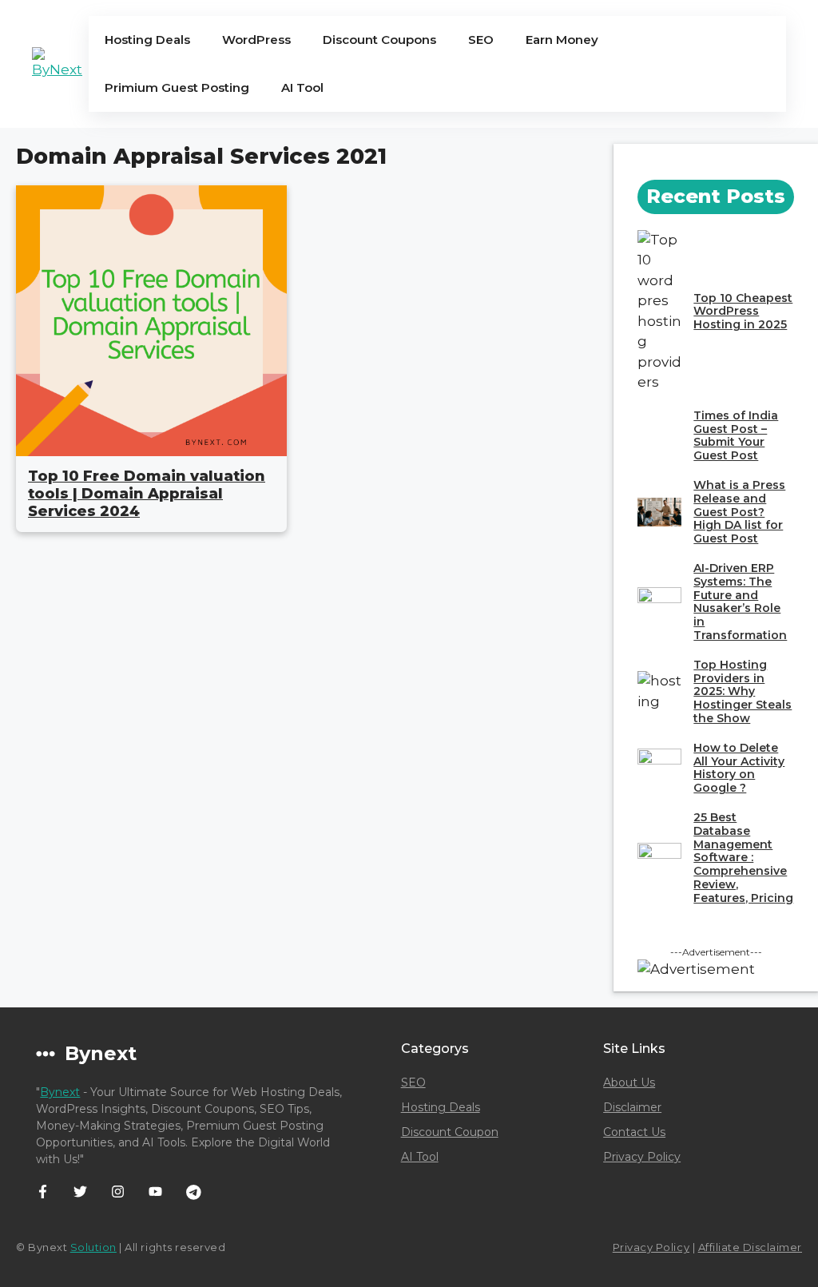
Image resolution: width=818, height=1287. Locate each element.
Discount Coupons (379, 39)
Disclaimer (632, 1107)
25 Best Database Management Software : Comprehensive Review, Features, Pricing (743, 857)
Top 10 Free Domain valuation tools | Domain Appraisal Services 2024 (146, 493)
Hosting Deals (147, 39)
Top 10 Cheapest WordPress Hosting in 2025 (742, 311)
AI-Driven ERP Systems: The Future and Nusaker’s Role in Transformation (740, 601)
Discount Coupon (449, 1132)
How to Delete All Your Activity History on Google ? (738, 768)
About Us (629, 1082)
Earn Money (562, 39)
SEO (481, 39)
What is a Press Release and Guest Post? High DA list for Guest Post (739, 512)
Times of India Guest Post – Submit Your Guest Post (735, 435)
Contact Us (634, 1132)
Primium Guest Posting (177, 87)
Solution (93, 1247)
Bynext (60, 1092)
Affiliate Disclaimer (750, 1247)
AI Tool (302, 87)
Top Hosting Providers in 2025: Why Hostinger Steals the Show (742, 691)
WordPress (256, 39)
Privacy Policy (642, 1157)
